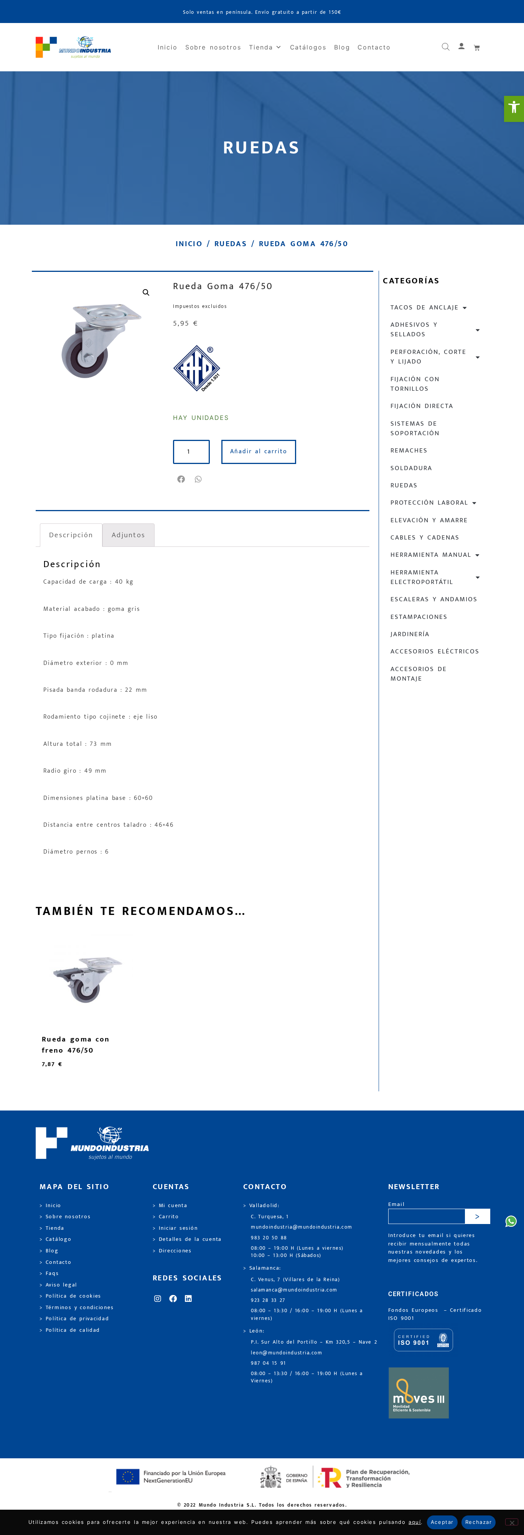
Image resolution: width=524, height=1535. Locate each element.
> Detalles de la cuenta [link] (187, 1239)
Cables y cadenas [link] (425, 537)
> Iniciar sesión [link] (175, 1228)
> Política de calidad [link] (70, 1330)
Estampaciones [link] (419, 617)
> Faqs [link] (49, 1273)
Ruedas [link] (230, 243)
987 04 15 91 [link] (268, 1363)
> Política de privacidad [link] (74, 1318)
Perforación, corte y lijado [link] (428, 357)
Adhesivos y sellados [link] (414, 329)
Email (396, 1204)
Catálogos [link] (308, 47)
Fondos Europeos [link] (414, 1310)
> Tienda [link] (52, 1228)
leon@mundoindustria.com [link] (286, 1353)
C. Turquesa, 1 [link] (270, 1217)
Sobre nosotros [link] (213, 47)
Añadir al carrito (258, 451)
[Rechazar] (511, 1522)
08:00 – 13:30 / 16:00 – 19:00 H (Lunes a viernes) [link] (307, 1314)
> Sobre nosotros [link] (65, 1216)
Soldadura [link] (411, 468)
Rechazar (478, 1522)
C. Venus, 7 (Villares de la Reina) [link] (295, 1280)
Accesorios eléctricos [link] (435, 651)
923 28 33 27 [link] (268, 1300)
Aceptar (442, 1522)
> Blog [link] (49, 1250)
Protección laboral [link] (429, 502)
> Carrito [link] (166, 1216)
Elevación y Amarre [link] (429, 520)
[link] (514, 109)
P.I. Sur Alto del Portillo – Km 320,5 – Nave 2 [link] (314, 1342)
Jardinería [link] (410, 634)
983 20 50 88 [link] (269, 1238)
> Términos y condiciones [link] (77, 1307)
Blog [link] (342, 47)
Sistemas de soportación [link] (415, 428)
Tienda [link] (261, 47)
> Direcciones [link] (172, 1250)
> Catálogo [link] (56, 1239)
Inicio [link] (168, 47)
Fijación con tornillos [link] (415, 384)
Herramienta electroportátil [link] (422, 577)
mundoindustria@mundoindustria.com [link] (302, 1227)
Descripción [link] (71, 535)
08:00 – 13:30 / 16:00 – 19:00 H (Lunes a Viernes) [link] (307, 1377)
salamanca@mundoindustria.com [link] (294, 1290)
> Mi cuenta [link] (170, 1205)
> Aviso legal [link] (58, 1285)
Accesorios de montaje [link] (419, 674)
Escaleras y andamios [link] (434, 599)
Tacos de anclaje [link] (425, 307)
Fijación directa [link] (422, 406)
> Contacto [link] (56, 1262)
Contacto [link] (374, 47)
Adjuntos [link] (128, 535)
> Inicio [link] (50, 1205)
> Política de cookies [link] (70, 1296)
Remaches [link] (409, 450)
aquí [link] (415, 1522)
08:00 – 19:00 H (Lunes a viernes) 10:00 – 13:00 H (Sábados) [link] (297, 1252)
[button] (181, 479)
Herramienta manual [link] (431, 555)
